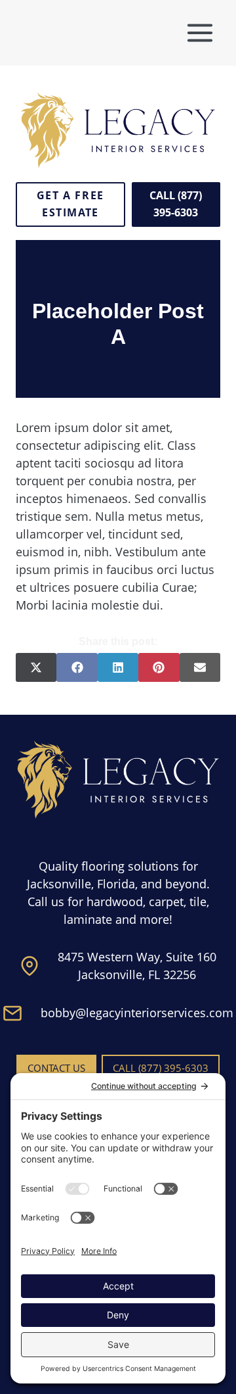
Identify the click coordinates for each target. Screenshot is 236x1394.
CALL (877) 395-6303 (175, 204)
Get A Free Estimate (70, 204)
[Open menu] (199, 32)
